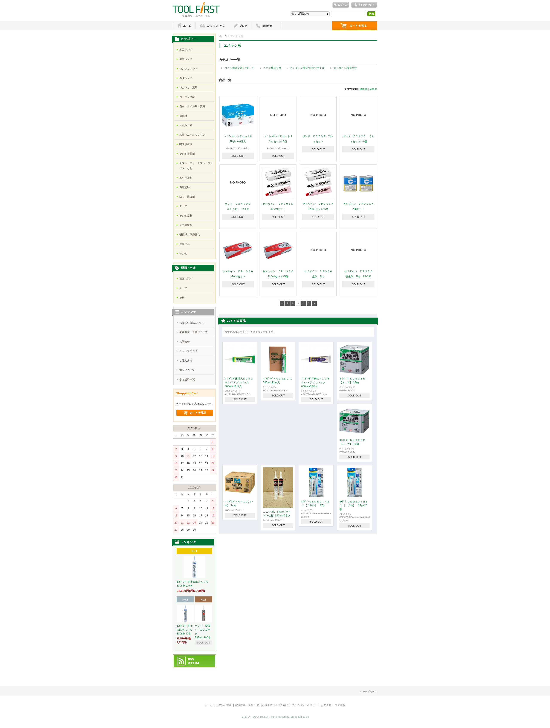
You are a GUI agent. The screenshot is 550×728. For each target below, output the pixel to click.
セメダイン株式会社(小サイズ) (307, 67)
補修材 (183, 115)
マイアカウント (364, 5)
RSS (191, 659)
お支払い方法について (192, 322)
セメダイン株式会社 (345, 67)
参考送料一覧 (187, 379)
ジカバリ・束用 (188, 87)
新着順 (373, 89)
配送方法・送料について (193, 332)
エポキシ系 (185, 125)
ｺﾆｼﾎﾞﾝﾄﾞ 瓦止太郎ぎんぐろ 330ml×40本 (186, 629)
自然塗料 (184, 187)
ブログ (240, 25)
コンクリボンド (188, 68)
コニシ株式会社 (272, 67)
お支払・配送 (212, 25)
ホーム (184, 25)
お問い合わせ (267, 25)
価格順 (363, 89)
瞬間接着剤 (185, 144)
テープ (183, 206)
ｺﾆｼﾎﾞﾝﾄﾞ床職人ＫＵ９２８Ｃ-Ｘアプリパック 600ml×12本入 (239, 382)
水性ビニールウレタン (192, 134)
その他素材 (185, 215)
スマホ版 (340, 705)
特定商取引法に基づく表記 (272, 705)
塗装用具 (184, 244)
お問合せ (184, 341)
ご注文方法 (185, 360)
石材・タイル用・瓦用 (192, 106)
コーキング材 (187, 96)
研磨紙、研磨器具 (189, 234)
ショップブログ (188, 351)
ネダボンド (185, 78)
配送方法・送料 (244, 705)
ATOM (194, 663)
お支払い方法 (224, 705)
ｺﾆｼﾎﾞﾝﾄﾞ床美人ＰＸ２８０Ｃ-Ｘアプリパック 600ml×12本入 (315, 382)
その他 (183, 253)
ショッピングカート (354, 25)
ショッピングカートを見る (194, 413)
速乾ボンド (185, 59)
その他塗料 (185, 225)
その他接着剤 (187, 153)
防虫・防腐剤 (187, 196)
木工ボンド (185, 49)
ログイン (340, 5)
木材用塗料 (185, 177)
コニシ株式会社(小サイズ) (240, 67)
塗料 (182, 297)
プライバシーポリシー (304, 705)
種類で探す (185, 278)
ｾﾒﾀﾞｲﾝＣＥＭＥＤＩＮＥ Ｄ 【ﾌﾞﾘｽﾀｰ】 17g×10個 (353, 505)
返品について (187, 370)
